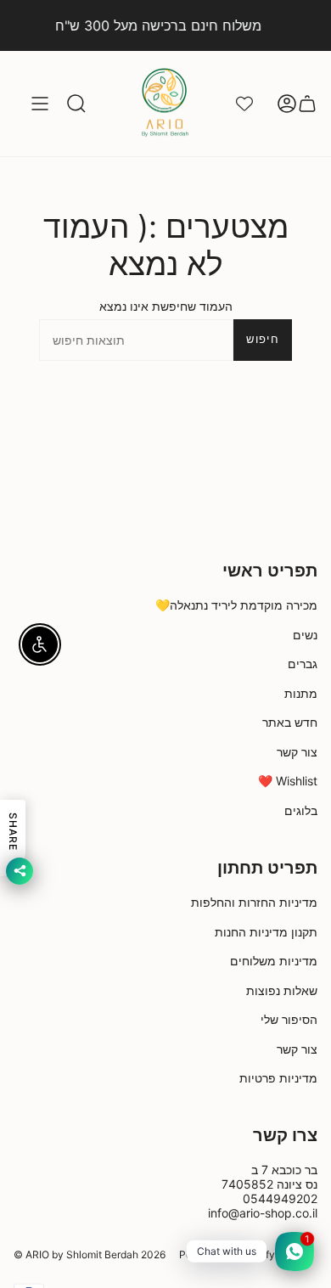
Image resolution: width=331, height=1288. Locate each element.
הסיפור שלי (289, 1019)
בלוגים (300, 810)
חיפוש (262, 339)
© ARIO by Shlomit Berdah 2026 (90, 1254)
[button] (76, 103)
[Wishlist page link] (244, 103)
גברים (302, 663)
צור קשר (297, 752)
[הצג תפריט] (40, 103)
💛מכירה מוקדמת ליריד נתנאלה (236, 605)
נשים (305, 634)
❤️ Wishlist (287, 780)
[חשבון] (287, 103)
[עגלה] (307, 103)
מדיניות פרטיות (278, 1078)
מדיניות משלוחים (273, 960)
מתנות (300, 693)
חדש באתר (289, 722)
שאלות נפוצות (281, 990)
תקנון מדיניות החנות (266, 932)
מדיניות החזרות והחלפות (254, 902)
